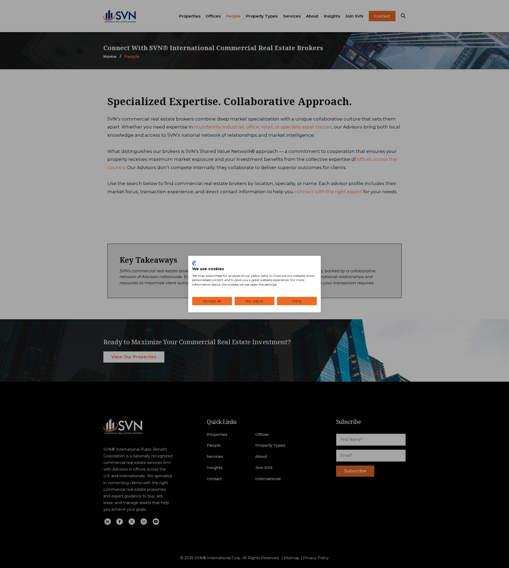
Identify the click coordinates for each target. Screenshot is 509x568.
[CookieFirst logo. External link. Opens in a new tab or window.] (194, 263)
